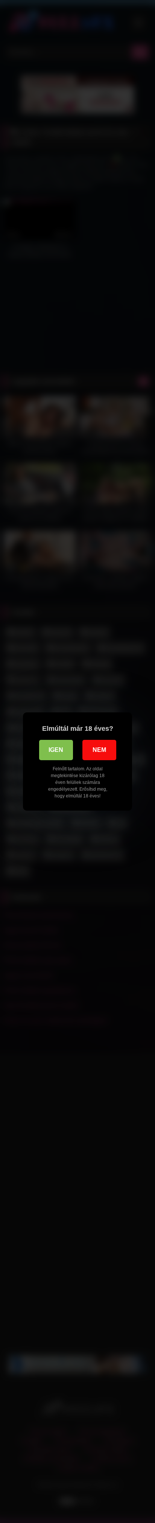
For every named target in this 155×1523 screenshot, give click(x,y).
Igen (56, 750)
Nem (99, 750)
